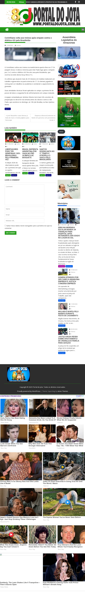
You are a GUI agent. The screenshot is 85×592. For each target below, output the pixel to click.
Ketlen (18, 144)
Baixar (61, 132)
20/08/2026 (27, 144)
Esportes (7, 109)
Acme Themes (63, 391)
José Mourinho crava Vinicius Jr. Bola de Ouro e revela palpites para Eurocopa (17, 118)
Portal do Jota (38, 387)
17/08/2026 (44, 144)
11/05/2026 (73, 304)
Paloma (71, 225)
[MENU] (82, 29)
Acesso (18, 45)
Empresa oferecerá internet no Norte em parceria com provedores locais (43, 118)
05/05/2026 (73, 329)
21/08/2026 (10, 144)
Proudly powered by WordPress (28, 391)
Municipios (69, 266)
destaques (61, 266)
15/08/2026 (73, 270)
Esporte (8, 175)
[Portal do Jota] (42, 26)
